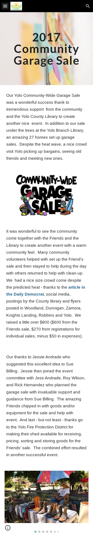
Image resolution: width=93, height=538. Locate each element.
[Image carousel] (47, 502)
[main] (47, 49)
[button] (5, 6)
